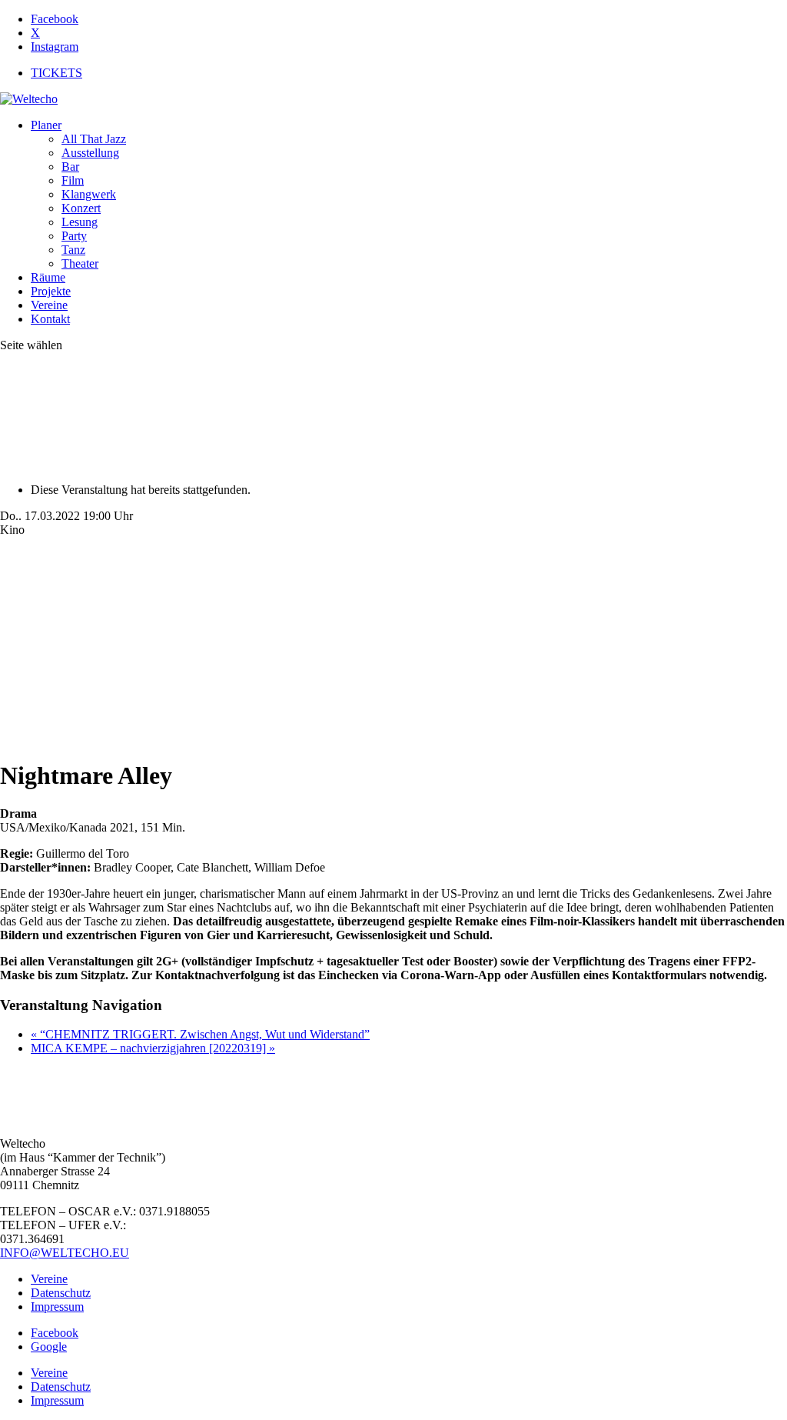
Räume (48, 277)
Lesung (79, 221)
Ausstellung (90, 152)
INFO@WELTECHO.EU (64, 1252)
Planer (46, 125)
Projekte (51, 291)
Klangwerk (88, 194)
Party (74, 235)
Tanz (73, 249)
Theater (79, 263)
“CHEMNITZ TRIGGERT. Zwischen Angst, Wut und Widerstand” (200, 1034)
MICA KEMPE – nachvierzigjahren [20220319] (153, 1048)
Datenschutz (61, 1292)
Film (72, 180)
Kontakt (50, 318)
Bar (70, 166)
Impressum (57, 1306)
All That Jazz (93, 138)
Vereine (49, 305)
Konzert (81, 208)
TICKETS (56, 72)
